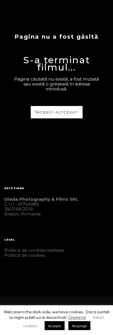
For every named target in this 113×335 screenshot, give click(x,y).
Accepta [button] (54, 325)
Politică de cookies (24, 255)
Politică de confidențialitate (34, 250)
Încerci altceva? (56, 112)
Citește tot (77, 317)
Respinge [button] (79, 325)
